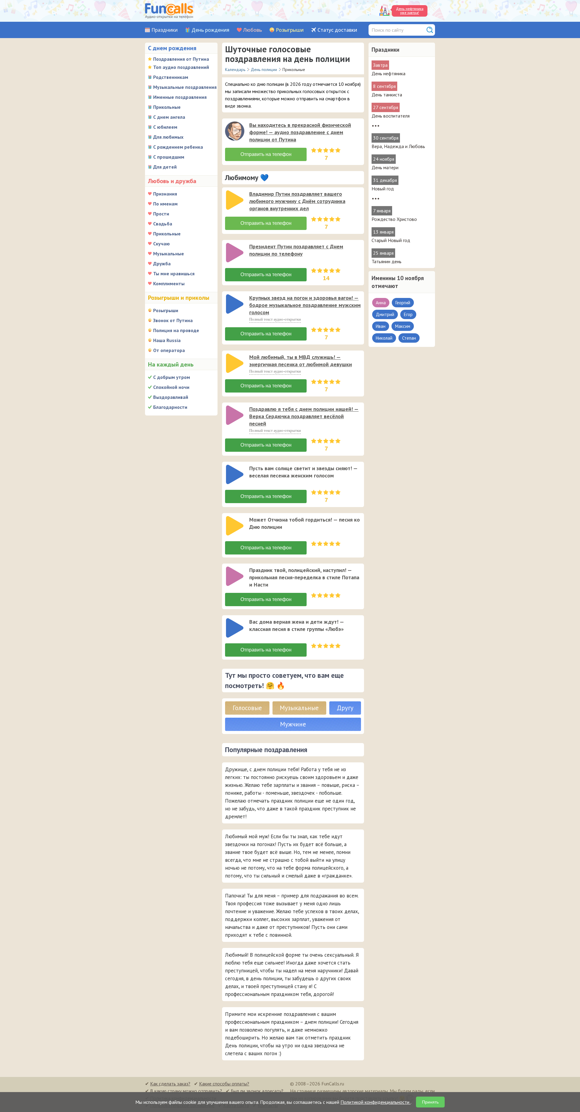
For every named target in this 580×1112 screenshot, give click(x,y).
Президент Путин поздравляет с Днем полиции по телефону (296, 250)
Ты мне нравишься (174, 273)
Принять (430, 1102)
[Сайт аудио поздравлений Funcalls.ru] (169, 11)
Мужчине (293, 724)
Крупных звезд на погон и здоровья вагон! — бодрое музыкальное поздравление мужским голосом (305, 305)
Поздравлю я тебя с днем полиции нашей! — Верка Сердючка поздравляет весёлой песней (304, 416)
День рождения (210, 30)
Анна (381, 302)
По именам (165, 204)
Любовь (252, 30)
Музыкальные (168, 254)
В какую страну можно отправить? (186, 1091)
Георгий (402, 302)
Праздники (164, 30)
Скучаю (161, 244)
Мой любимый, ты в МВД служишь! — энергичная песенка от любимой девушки (300, 361)
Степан (409, 338)
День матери (385, 167)
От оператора (169, 350)
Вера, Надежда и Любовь (398, 146)
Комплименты (169, 283)
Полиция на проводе (176, 330)
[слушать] (234, 131)
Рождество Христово (394, 219)
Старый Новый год (391, 240)
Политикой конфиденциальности (375, 1102)
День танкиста (387, 95)
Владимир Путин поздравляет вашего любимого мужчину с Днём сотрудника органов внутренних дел (297, 201)
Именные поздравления (180, 97)
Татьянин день (386, 261)
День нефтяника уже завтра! (410, 11)
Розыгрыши (290, 30)
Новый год (383, 189)
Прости (161, 214)
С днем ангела (169, 117)
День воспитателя (391, 116)
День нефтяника (388, 73)
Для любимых (168, 137)
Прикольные (167, 107)
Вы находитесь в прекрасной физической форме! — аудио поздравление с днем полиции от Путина (300, 132)
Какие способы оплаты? (224, 1084)
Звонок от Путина (173, 320)
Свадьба (162, 224)
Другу (345, 708)
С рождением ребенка (178, 147)
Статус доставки (337, 30)
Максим (402, 326)
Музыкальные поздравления (185, 87)
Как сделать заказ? (170, 1084)
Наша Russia (167, 340)
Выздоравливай (170, 397)
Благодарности (170, 407)
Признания (165, 194)
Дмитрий (385, 314)
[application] (235, 131)
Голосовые (247, 708)
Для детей (165, 167)
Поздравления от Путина (181, 59)
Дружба (162, 263)
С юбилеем (165, 127)
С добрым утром (171, 377)
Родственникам (170, 77)
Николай (384, 338)
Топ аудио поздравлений (181, 67)
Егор (408, 314)
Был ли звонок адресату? (257, 1091)
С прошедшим (168, 157)
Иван (380, 326)
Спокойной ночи (171, 387)
